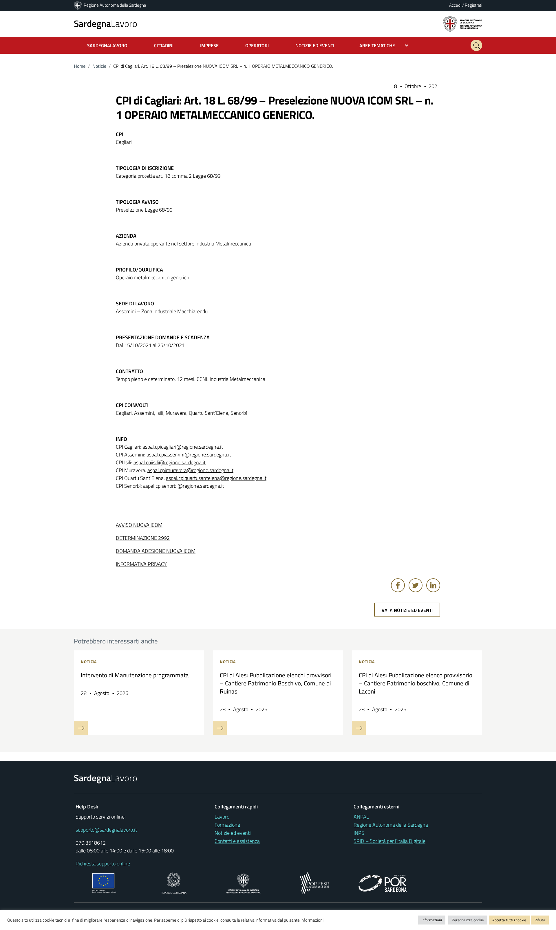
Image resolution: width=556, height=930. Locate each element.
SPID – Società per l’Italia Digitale (389, 841)
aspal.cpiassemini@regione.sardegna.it (189, 454)
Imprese (209, 45)
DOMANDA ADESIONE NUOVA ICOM (155, 551)
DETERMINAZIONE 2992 (143, 538)
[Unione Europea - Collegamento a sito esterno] (104, 882)
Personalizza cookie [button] (468, 920)
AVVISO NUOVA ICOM (139, 525)
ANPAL (361, 817)
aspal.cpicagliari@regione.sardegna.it (182, 447)
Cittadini (163, 45)
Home (79, 66)
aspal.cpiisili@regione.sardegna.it (169, 462)
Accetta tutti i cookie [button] (509, 920)
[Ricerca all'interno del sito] (476, 45)
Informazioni (432, 920)
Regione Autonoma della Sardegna (115, 5)
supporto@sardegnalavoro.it (106, 830)
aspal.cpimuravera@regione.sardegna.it (190, 470)
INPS (359, 833)
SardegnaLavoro (107, 45)
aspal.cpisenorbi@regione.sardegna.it (183, 486)
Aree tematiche (377, 45)
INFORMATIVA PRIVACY (141, 564)
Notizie (99, 66)
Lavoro (105, 23)
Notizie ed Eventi (314, 45)
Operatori (257, 45)
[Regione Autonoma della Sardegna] (78, 5)
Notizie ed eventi (233, 833)
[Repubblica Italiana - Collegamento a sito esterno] (173, 882)
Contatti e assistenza (237, 841)
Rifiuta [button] (540, 920)
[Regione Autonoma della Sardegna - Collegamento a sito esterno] (243, 882)
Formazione (227, 825)
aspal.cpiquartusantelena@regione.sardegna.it (216, 478)
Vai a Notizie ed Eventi (407, 610)
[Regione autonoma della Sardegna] (462, 23)
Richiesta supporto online (103, 863)
